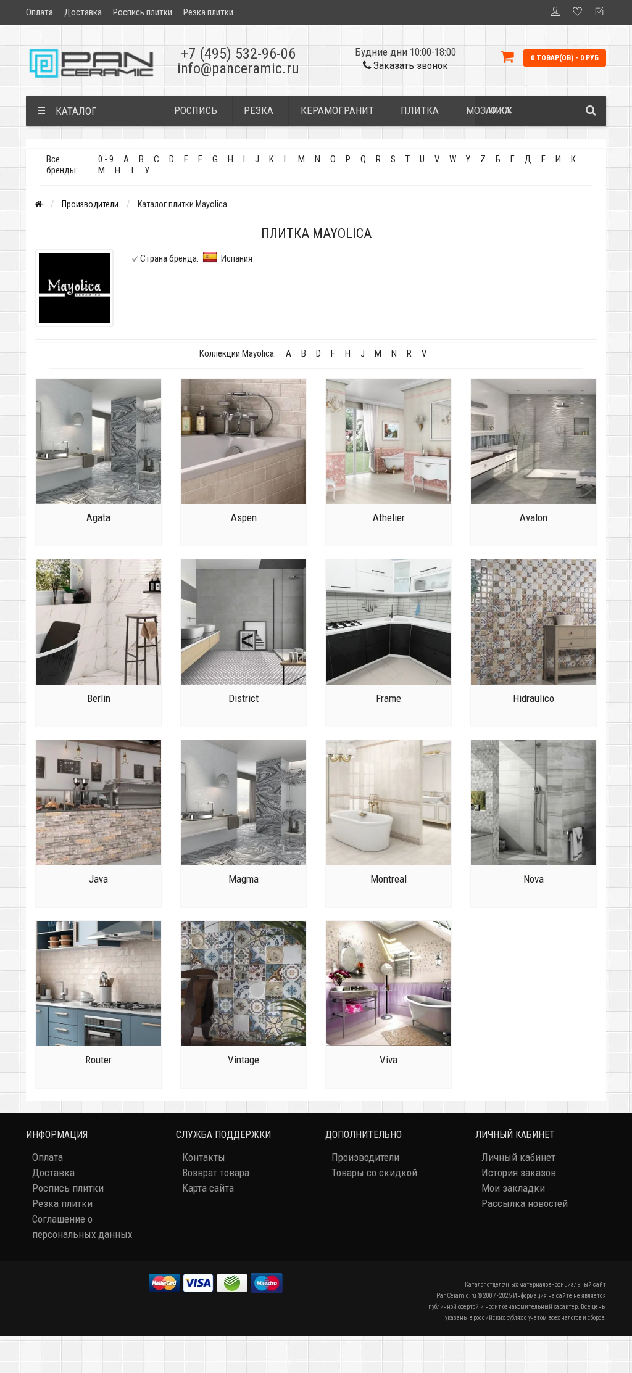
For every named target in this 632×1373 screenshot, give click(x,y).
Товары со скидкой (374, 1172)
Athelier (389, 517)
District (243, 698)
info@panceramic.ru (238, 68)
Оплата (39, 12)
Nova (533, 879)
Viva (388, 1059)
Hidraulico (533, 698)
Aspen (244, 517)
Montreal (388, 879)
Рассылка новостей (524, 1203)
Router (98, 1059)
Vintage (243, 1059)
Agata (98, 517)
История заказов (518, 1172)
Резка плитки (208, 12)
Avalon (533, 517)
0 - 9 (106, 159)
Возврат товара (215, 1172)
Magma (243, 879)
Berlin (98, 698)
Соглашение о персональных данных (82, 1226)
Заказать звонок (409, 65)
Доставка (83, 12)
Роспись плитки (142, 12)
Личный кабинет (518, 1157)
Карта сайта (208, 1188)
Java (98, 879)
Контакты (203, 1157)
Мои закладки (513, 1188)
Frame (388, 698)
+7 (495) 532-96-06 (238, 53)
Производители (90, 204)
